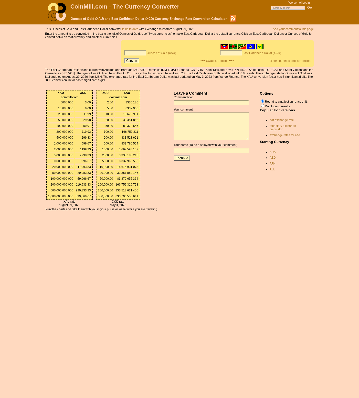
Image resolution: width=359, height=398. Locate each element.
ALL (272, 169)
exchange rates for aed (285, 135)
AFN (272, 163)
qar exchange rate (282, 120)
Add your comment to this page (293, 29)
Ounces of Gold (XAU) (161, 53)
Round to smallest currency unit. (286, 101)
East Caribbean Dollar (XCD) (262, 53)
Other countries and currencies (290, 61)
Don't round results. (278, 106)
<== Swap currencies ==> (217, 61)
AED (273, 157)
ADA (273, 152)
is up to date (130, 29)
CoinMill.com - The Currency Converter (124, 6)
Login (306, 2)
